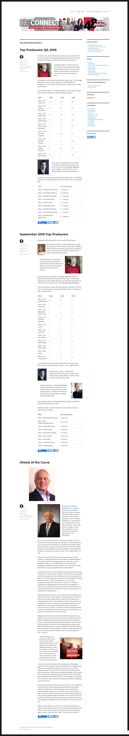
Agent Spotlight (92, 110)
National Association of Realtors (95, 119)
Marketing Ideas (92, 118)
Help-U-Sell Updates (93, 115)
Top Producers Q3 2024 (93, 48)
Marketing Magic (92, 87)
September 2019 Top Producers (44, 234)
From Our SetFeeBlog (96, 82)
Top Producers (23, 64)
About (89, 62)
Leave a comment (24, 71)
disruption (22, 66)
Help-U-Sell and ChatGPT (94, 85)
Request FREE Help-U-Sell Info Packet (97, 73)
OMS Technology (92, 68)
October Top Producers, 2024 (95, 45)
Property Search (92, 71)
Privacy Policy (91, 70)
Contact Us (106, 11)
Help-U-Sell (28, 66)
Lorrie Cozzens (23, 60)
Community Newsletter (93, 11)
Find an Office (80, 11)
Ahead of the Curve (35, 462)
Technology (91, 122)
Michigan (28, 515)
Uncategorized (91, 126)
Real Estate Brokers (24, 67)
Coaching (90, 113)
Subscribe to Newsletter (93, 74)
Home (72, 11)
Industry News (91, 116)
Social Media (91, 121)
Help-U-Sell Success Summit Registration (98, 65)
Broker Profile (23, 513)
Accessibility (91, 63)
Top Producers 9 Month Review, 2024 (97, 46)
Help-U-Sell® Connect (25, 729)
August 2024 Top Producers (94, 51)
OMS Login (49, 727)
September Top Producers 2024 (95, 49)
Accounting (91, 108)
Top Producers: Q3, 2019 (38, 50)
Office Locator (91, 67)
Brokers (21, 250)
